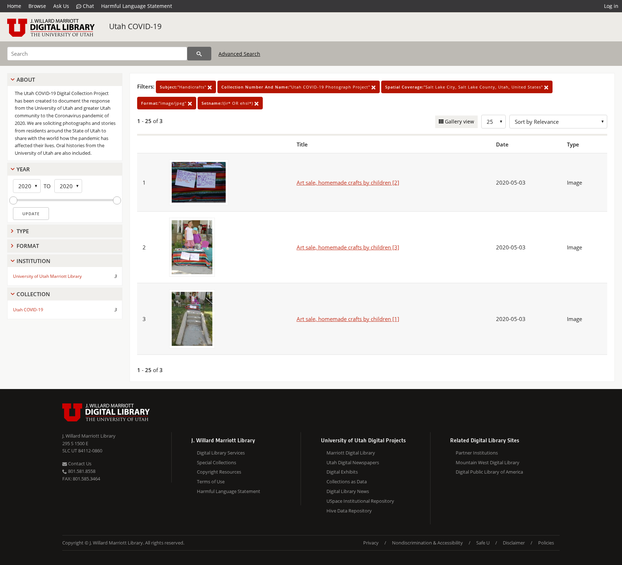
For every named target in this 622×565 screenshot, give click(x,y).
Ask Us (61, 6)
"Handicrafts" (184, 87)
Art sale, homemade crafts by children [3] (348, 247)
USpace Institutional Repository (360, 501)
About (26, 79)
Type (23, 231)
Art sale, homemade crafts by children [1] (348, 318)
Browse (37, 6)
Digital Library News (347, 491)
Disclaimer (514, 542)
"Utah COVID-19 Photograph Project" (296, 87)
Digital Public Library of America (489, 472)
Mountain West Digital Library (487, 462)
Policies (546, 542)
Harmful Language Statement (136, 6)
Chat (87, 6)
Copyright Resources (219, 472)
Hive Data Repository (349, 510)
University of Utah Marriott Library (47, 276)
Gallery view (458, 121)
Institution (33, 261)
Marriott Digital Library (350, 452)
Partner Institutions (477, 452)
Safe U (483, 542)
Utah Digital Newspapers (352, 462)
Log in (611, 6)
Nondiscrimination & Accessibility (427, 542)
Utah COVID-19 (135, 26)
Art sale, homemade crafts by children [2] (348, 182)
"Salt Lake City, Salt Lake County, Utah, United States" (464, 87)
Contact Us (79, 463)
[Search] (199, 53)
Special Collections (216, 462)
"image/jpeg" (164, 103)
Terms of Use (211, 481)
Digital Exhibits (342, 472)
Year (23, 169)
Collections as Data (346, 481)
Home (14, 6)
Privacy (371, 542)
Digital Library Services (221, 452)
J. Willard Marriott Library (89, 436)
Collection (33, 294)
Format (28, 245)
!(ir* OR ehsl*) (228, 103)
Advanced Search (239, 53)
